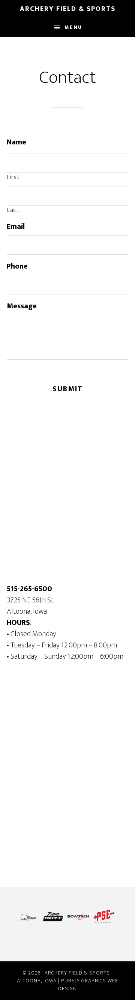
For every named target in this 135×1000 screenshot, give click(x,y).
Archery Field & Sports (68, 9)
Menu (73, 27)
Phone (17, 266)
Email (16, 226)
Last (13, 210)
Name (16, 142)
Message (22, 306)
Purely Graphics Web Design (88, 984)
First (13, 177)
